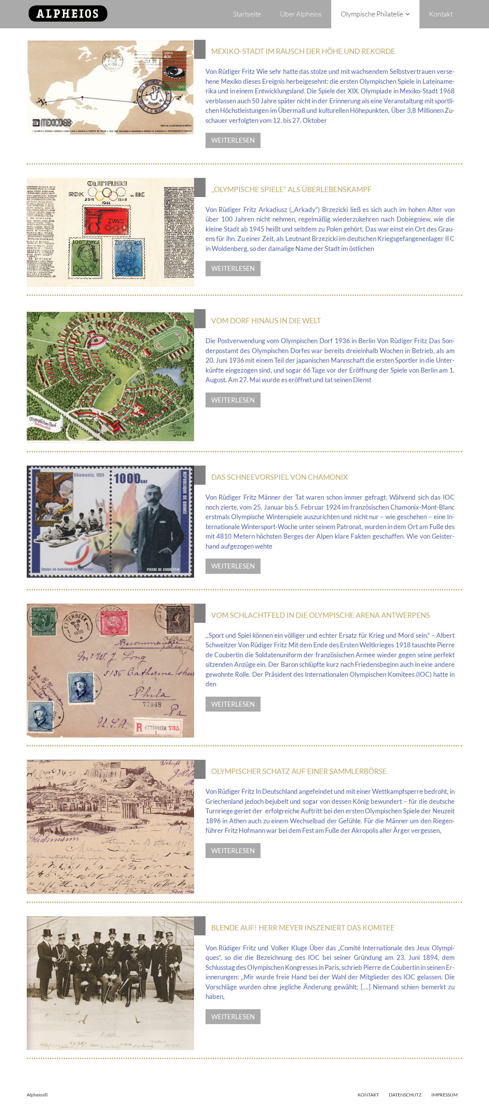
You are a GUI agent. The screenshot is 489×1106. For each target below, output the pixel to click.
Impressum (444, 1095)
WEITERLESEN (233, 140)
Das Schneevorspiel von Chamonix (279, 476)
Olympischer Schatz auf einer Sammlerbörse (299, 771)
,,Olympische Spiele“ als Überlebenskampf (291, 189)
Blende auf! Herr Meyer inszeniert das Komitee (303, 927)
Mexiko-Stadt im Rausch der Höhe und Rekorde (303, 51)
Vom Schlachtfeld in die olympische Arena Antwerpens (320, 615)
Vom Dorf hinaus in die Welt (266, 320)
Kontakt (368, 1095)
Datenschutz (405, 1095)
